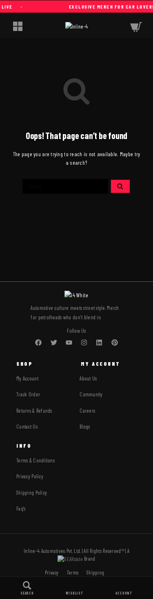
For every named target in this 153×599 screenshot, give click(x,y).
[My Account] (124, 588)
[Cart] (136, 26)
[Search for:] (65, 186)
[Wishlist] (74, 588)
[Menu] (17, 26)
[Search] (27, 588)
